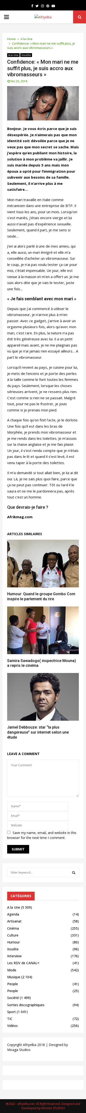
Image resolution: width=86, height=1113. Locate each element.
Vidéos (12, 1025)
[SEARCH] (74, 872)
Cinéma (13, 928)
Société (13, 997)
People (12, 984)
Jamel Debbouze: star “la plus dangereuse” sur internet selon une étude (38, 732)
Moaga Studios (19, 1049)
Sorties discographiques (25, 1005)
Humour (13, 942)
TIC (9, 1018)
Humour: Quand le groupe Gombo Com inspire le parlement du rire (41, 596)
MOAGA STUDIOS (53, 1108)
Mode (11, 970)
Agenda (13, 914)
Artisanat (14, 921)
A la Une (13, 55)
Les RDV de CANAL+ (23, 963)
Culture (12, 935)
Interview (14, 956)
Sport (11, 1011)
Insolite (26, 55)
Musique (13, 977)
